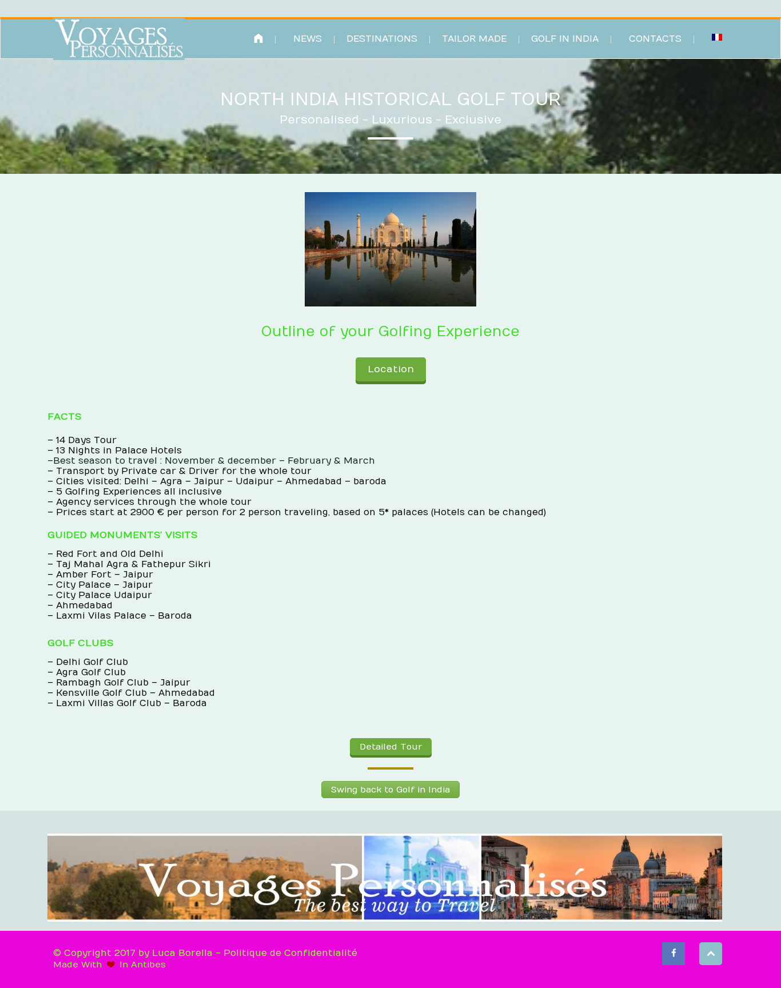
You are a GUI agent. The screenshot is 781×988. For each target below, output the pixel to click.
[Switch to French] (717, 37)
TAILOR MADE (474, 39)
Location (391, 369)
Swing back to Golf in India (390, 789)
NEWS (307, 39)
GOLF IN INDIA (565, 39)
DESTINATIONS (381, 39)
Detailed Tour (391, 747)
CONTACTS (655, 39)
